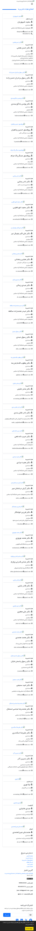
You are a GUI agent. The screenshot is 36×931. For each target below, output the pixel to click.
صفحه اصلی (30, 856)
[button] (24, 924)
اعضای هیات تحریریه (27, 860)
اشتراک (6, 914)
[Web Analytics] (30, 879)
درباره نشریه (29, 858)
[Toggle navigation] (18, 3)
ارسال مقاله (29, 862)
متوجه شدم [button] (29, 928)
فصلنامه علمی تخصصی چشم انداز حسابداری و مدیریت (18, 873)
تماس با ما (30, 864)
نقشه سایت (30, 866)
